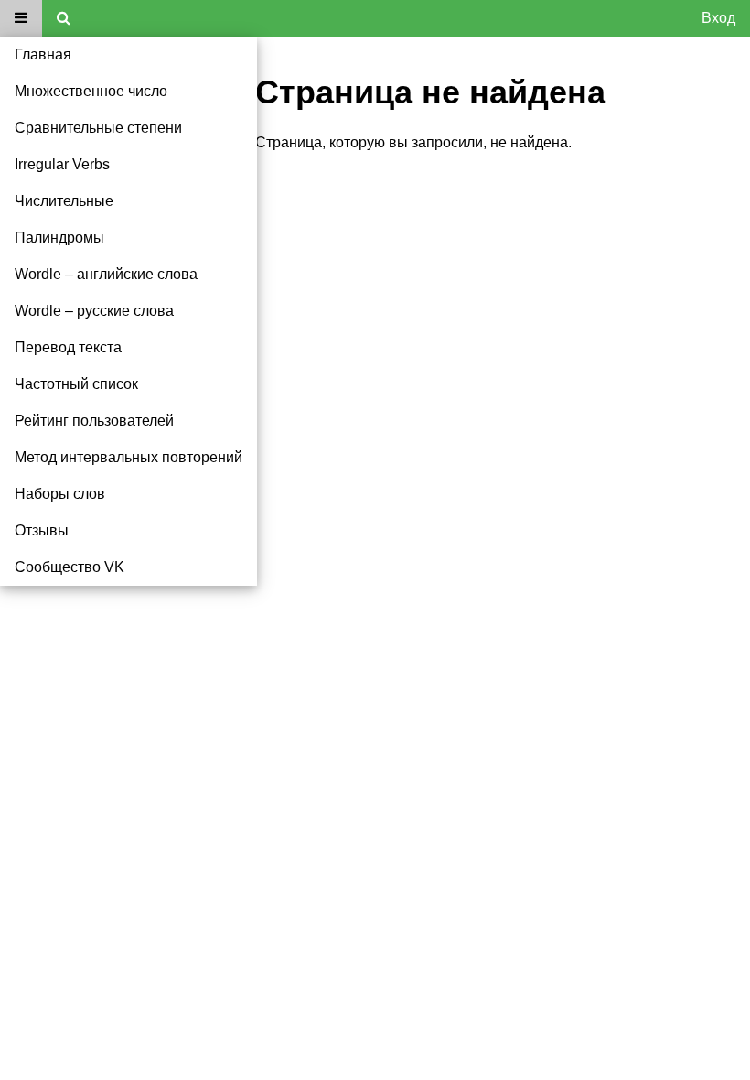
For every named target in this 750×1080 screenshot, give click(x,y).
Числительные (64, 201)
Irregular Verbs (62, 164)
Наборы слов (60, 494)
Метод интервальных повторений (128, 457)
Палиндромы (59, 237)
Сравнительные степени (98, 127)
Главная (43, 54)
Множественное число (91, 91)
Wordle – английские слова (106, 274)
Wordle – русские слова (94, 311)
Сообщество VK (69, 567)
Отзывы (42, 530)
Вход (718, 18)
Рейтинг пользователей (94, 420)
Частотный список (76, 384)
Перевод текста (68, 347)
